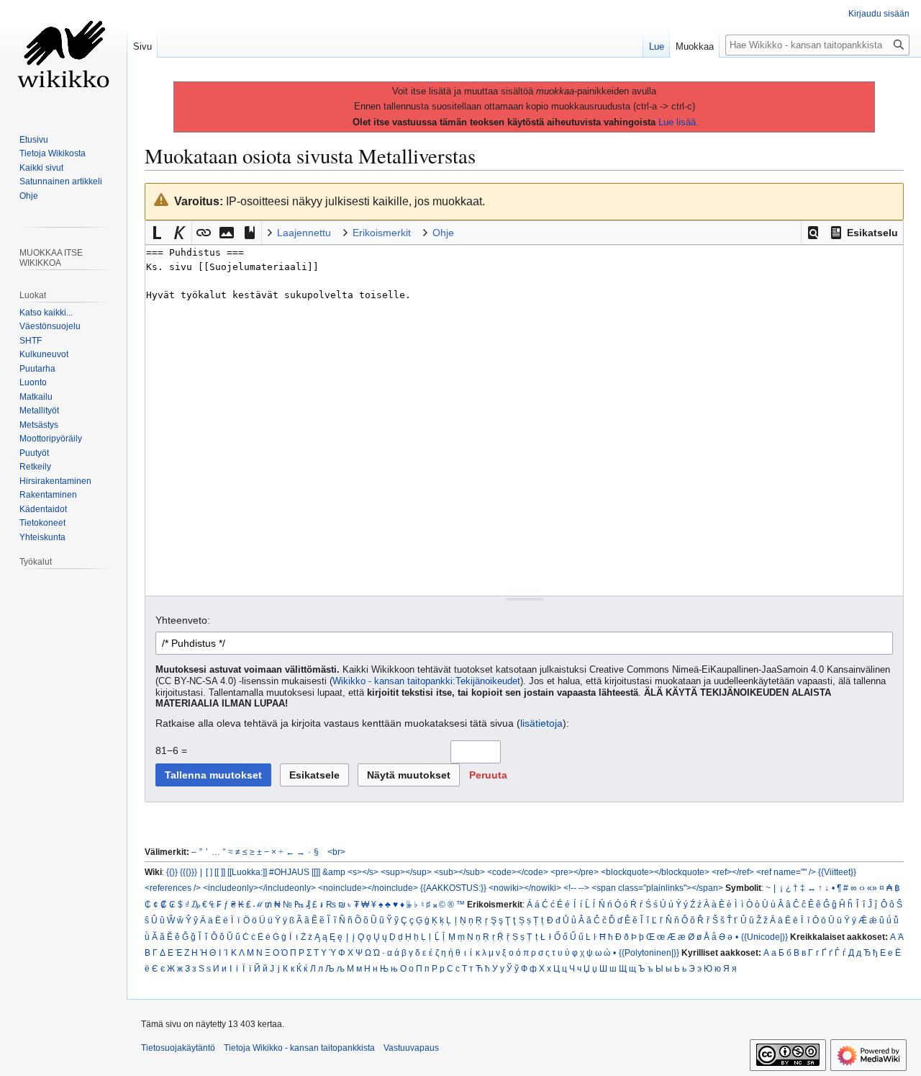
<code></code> (517, 872)
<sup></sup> (406, 872)
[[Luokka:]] (247, 872)
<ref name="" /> (786, 872)
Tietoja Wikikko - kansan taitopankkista (299, 1048)
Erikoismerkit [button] (382, 232)
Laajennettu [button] (304, 232)
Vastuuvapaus (411, 1048)
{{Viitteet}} (837, 872)
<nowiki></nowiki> (525, 887)
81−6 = (171, 750)
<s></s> (363, 872)
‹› (862, 887)
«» (872, 887)
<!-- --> (576, 887)
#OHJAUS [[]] (294, 872)
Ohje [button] (443, 232)
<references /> (173, 887)
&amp (333, 872)
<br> (336, 851)
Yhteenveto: (182, 620)
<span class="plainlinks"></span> (657, 887)
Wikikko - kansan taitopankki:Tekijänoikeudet (426, 681)
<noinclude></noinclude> (368, 887)
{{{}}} (188, 872)
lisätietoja (541, 723)
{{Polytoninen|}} (649, 952)
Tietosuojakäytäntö (178, 1048)
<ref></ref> (733, 872)
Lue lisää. (678, 122)
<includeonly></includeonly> (259, 887)
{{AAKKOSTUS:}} (453, 887)
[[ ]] (219, 872)
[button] (813, 232)
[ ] (209, 872)
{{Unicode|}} (764, 936)
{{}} (172, 872)
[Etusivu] (63, 57)
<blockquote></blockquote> (655, 872)
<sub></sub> (459, 872)
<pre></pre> (574, 872)
